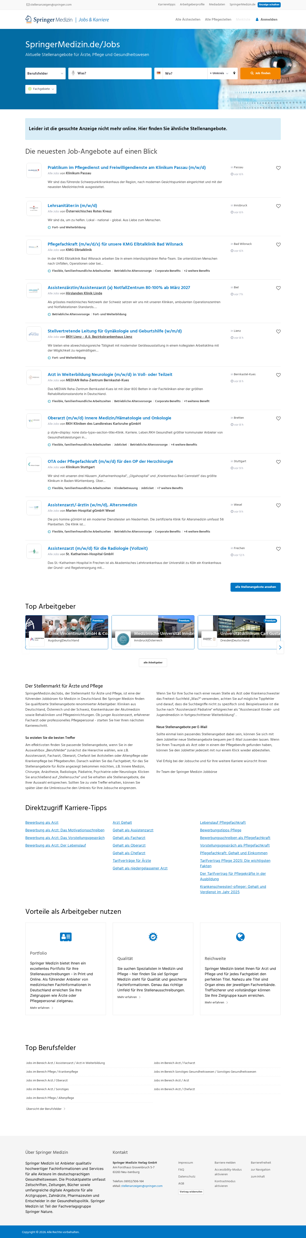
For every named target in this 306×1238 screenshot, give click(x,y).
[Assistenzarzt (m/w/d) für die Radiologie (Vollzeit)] (34, 551)
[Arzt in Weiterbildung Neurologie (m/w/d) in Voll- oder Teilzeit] (34, 377)
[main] (153, 582)
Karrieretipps (166, 4)
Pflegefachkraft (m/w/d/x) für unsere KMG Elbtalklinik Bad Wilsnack (115, 244)
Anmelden (269, 20)
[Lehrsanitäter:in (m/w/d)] (34, 208)
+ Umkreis (217, 73)
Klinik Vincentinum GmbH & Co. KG (81, 633)
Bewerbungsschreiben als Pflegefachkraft (235, 837)
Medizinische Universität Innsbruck (167, 633)
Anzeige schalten (269, 4)
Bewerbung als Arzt (41, 822)
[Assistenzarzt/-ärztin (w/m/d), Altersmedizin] (34, 507)
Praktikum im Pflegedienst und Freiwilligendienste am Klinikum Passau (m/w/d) (127, 167)
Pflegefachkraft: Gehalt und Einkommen (233, 853)
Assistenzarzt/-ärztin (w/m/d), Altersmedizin (92, 505)
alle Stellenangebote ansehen (255, 587)
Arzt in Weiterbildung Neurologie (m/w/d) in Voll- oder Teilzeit (110, 374)
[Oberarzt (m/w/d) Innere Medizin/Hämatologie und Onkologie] (34, 421)
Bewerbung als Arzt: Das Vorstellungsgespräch (65, 837)
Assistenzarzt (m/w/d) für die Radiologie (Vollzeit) (98, 548)
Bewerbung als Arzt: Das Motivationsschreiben (64, 830)
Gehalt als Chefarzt (129, 853)
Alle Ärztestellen (187, 20)
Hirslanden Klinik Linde (84, 293)
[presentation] (280, 647)
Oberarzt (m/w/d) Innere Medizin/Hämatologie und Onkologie (109, 418)
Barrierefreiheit (261, 1162)
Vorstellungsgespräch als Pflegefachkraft (235, 845)
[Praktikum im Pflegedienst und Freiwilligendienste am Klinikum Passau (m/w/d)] (34, 170)
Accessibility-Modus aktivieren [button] (228, 1172)
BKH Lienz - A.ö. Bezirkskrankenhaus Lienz (99, 337)
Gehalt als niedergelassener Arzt (140, 868)
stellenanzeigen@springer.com (50, 4)
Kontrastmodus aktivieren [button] (225, 1184)
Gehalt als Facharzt (129, 837)
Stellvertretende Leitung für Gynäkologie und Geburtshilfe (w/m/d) (115, 331)
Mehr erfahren (40, 1008)
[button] (234, 73)
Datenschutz (186, 1176)
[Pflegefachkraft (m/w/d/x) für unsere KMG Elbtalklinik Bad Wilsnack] (34, 247)
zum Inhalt (258, 1176)
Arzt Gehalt (122, 822)
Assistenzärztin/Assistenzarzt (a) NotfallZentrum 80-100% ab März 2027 (119, 287)
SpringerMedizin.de (242, 4)
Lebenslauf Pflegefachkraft (223, 822)
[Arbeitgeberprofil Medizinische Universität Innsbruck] (123, 638)
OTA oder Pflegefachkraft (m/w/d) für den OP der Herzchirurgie (110, 461)
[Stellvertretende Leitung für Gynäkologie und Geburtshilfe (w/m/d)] (34, 334)
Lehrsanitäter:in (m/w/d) (72, 205)
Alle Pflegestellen (218, 20)
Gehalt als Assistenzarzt (133, 830)
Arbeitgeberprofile (192, 4)
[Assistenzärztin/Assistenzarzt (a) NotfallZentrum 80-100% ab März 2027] (34, 290)
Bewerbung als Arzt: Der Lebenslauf (55, 845)
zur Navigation (260, 1169)
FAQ (181, 1169)
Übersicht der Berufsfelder (44, 1109)
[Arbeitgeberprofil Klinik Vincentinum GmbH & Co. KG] (37, 638)
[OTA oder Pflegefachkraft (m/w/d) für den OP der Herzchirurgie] (34, 464)
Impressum (185, 1162)
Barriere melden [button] (225, 1162)
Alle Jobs (53, 173)
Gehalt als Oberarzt (129, 845)
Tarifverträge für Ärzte (132, 860)
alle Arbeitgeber (153, 662)
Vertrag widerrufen (191, 1192)
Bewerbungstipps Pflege (220, 830)
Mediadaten (217, 4)
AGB (181, 1183)
